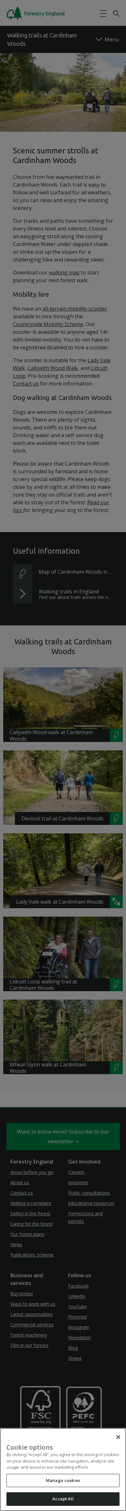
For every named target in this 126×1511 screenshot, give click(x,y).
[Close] (118, 1437)
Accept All (62, 1499)
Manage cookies (63, 1480)
